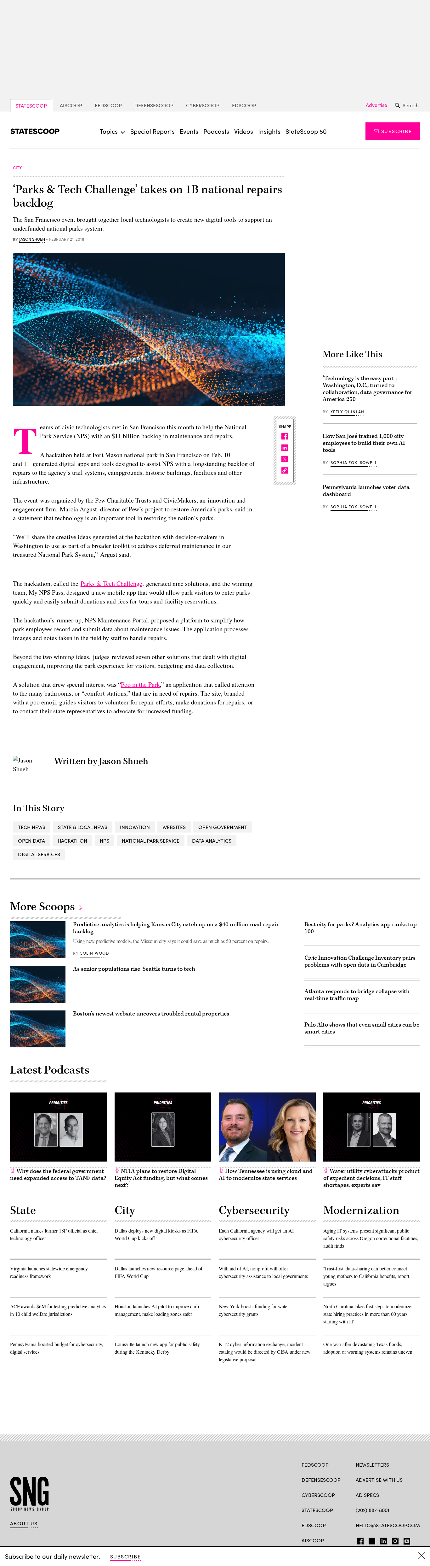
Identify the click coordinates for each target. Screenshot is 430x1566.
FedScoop (108, 105)
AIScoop (71, 105)
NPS (104, 840)
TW (371, 1540)
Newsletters (372, 1464)
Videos (243, 131)
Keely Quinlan (347, 412)
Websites (174, 827)
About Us (24, 1523)
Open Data (31, 840)
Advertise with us (379, 1479)
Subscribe (396, 131)
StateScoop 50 (306, 131)
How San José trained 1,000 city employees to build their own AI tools (364, 443)
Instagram (395, 1540)
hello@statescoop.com (388, 1525)
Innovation (135, 827)
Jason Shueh (32, 239)
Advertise (376, 105)
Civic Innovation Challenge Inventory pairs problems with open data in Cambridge (360, 961)
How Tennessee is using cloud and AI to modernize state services (266, 1174)
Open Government (222, 827)
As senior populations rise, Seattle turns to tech (134, 969)
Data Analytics (211, 840)
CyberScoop (202, 105)
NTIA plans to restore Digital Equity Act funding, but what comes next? (161, 1178)
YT (405, 1540)
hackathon (72, 840)
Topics (109, 131)
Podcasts (216, 131)
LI (381, 1540)
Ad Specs (367, 1495)
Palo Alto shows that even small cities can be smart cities (361, 1028)
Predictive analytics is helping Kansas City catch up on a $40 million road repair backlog (176, 928)
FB (359, 1540)
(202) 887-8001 (372, 1510)
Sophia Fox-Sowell (354, 462)
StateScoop (31, 105)
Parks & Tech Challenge (111, 583)
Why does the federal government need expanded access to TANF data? (58, 1174)
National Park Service (150, 840)
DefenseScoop (153, 105)
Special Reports (152, 131)
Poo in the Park (140, 684)
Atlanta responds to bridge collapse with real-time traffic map (357, 994)
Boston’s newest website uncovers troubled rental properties (151, 1014)
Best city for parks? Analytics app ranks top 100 (360, 928)
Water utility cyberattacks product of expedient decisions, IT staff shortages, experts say (371, 1178)
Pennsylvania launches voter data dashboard (366, 490)
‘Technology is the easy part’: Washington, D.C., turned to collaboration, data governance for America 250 (367, 388)
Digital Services (39, 854)
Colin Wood (94, 953)
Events (189, 131)
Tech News (31, 827)
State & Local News (82, 827)
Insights (269, 131)
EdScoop (244, 105)
